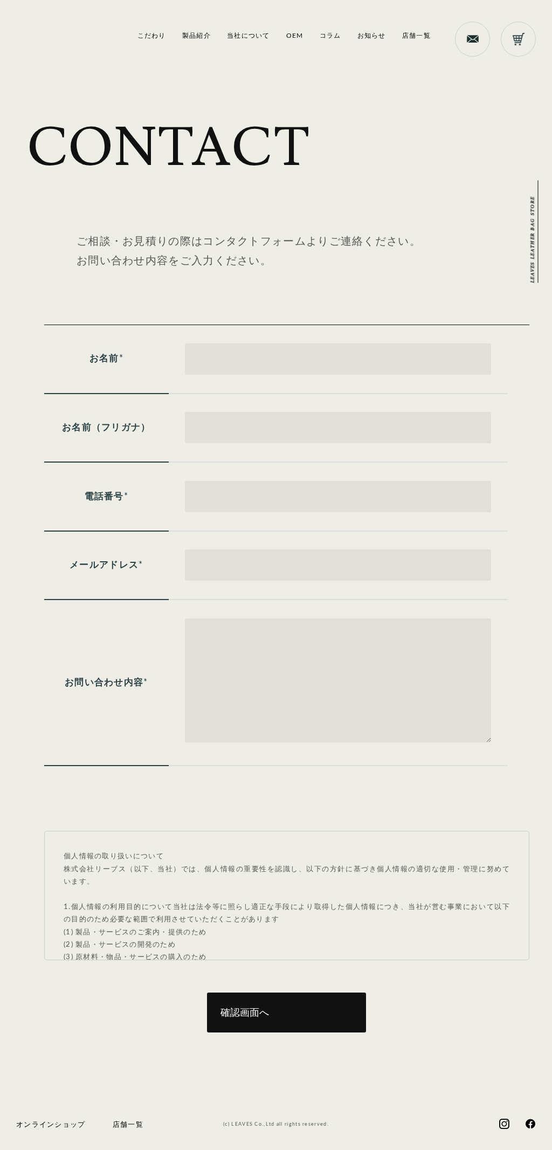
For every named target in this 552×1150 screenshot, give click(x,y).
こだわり (151, 35)
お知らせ (371, 35)
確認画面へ (244, 1012)
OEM (294, 35)
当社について (248, 35)
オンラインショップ (51, 1124)
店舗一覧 (416, 35)
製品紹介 (196, 35)
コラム (330, 35)
